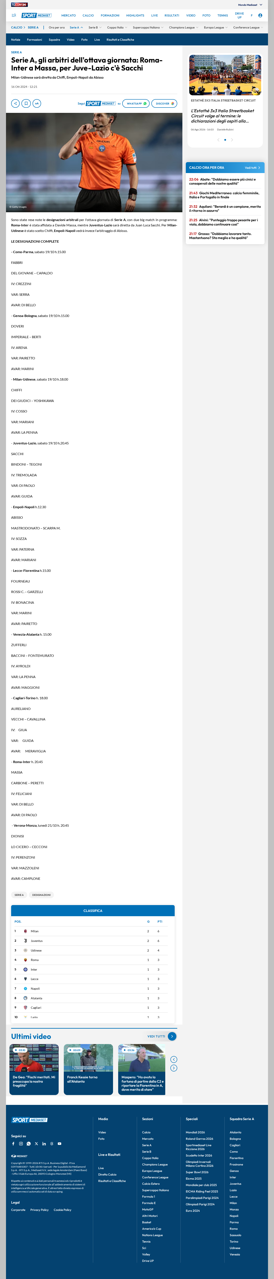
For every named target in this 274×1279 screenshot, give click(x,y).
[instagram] (21, 1144)
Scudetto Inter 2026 (199, 1155)
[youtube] (59, 1144)
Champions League (155, 1164)
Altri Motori (150, 1216)
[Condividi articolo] (15, 103)
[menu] (13, 15)
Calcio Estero (151, 1184)
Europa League (152, 1171)
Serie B (146, 1151)
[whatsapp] (29, 1144)
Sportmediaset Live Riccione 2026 (198, 1147)
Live (101, 1168)
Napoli (35, 988)
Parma (234, 1222)
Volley (146, 1254)
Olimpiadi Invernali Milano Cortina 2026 (199, 1164)
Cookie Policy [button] (62, 1210)
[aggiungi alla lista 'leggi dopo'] (26, 103)
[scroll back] (173, 1059)
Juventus (37, 941)
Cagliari (36, 1007)
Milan (35, 931)
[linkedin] (44, 1144)
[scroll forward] (173, 1068)
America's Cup (151, 1229)
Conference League (155, 1177)
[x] (36, 1144)
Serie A (147, 1145)
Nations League (152, 1235)
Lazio (34, 1017)
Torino (234, 1241)
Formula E (149, 1203)
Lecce (34, 979)
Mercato (147, 1139)
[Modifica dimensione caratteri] (37, 103)
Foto (101, 1139)
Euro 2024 (193, 1211)
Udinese (36, 950)
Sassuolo (235, 1235)
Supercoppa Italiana (155, 1190)
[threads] (52, 1144)
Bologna (235, 1139)
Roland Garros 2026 (199, 1139)
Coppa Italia (150, 1158)
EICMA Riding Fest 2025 (202, 1191)
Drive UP (148, 1261)
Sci (144, 1248)
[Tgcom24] (19, 5)
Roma (35, 960)
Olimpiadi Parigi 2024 (200, 1204)
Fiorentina (236, 1158)
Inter (34, 969)
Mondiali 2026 (195, 1132)
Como (234, 1151)
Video (102, 1132)
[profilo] (260, 15)
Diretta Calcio (107, 1174)
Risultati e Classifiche (112, 1181)
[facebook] (13, 1144)
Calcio (146, 1132)
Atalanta (36, 998)
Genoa (234, 1171)
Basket (146, 1222)
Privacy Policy (39, 1210)
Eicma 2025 (194, 1178)
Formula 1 (148, 1196)
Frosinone (236, 1164)
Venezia (235, 1254)
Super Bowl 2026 (197, 1172)
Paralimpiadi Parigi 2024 (202, 1198)
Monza (234, 1209)
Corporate (18, 1210)
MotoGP (147, 1209)
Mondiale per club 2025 (201, 1185)
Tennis (146, 1241)
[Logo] (37, 15)
